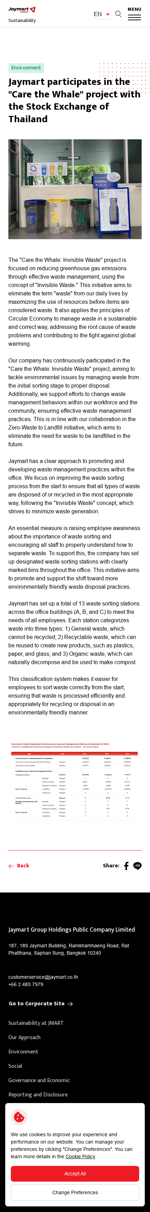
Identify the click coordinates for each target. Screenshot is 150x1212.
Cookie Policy (80, 1156)
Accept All (75, 1173)
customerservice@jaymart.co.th (43, 977)
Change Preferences (75, 1192)
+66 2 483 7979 (25, 984)
